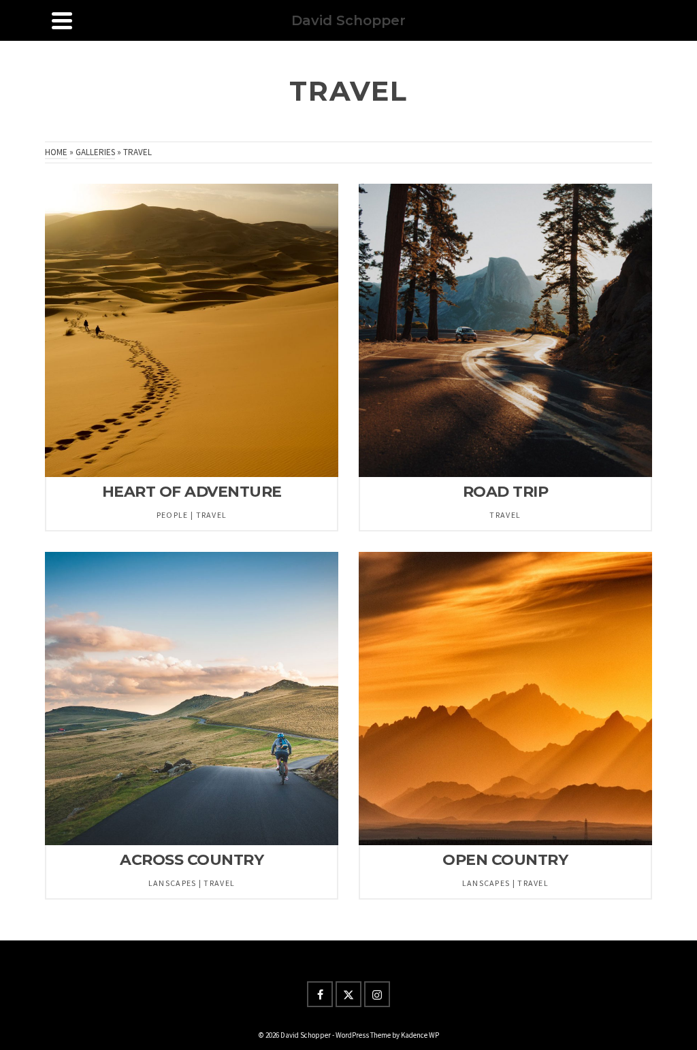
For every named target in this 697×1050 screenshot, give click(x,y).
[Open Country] (505, 698)
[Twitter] (348, 994)
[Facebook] (320, 994)
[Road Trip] (505, 330)
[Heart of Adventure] (192, 330)
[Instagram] (377, 994)
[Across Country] (192, 698)
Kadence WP (420, 1035)
